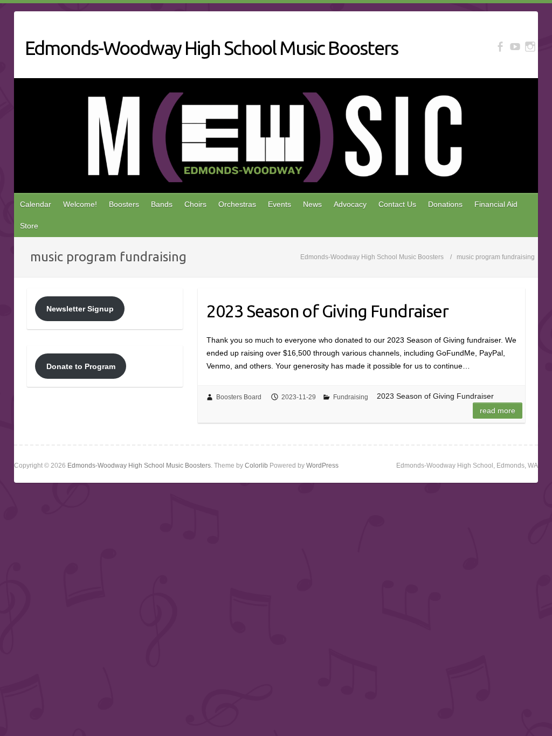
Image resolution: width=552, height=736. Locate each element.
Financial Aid (496, 204)
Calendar (35, 204)
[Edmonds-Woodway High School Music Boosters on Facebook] (500, 46)
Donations (445, 204)
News (312, 204)
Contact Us (397, 204)
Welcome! (80, 204)
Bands (161, 204)
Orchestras (237, 204)
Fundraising (350, 397)
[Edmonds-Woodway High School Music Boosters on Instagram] (530, 46)
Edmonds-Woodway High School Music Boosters (211, 48)
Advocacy (350, 204)
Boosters (124, 204)
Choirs (195, 204)
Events (279, 204)
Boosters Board (238, 397)
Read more (497, 410)
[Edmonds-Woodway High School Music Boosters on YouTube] (515, 46)
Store (29, 225)
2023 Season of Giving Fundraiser (327, 311)
